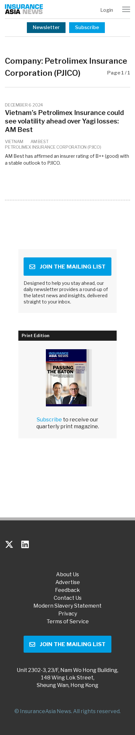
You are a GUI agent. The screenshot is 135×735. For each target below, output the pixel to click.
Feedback (67, 590)
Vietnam (14, 141)
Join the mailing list (73, 266)
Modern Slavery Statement (67, 606)
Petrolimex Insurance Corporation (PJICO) (53, 147)
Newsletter (46, 27)
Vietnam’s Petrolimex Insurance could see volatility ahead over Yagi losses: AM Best (64, 121)
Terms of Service (68, 621)
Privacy (67, 613)
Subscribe (87, 27)
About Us (67, 574)
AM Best (39, 141)
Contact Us (68, 598)
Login (106, 10)
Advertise (67, 582)
